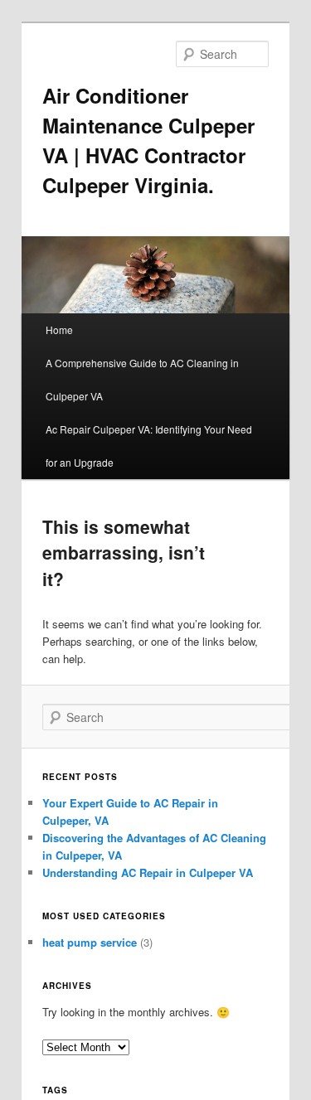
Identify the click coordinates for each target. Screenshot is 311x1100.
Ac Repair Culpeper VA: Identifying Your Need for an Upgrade (149, 445)
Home (59, 329)
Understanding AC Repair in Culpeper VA (147, 872)
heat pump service (89, 942)
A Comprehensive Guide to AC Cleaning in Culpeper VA (142, 379)
